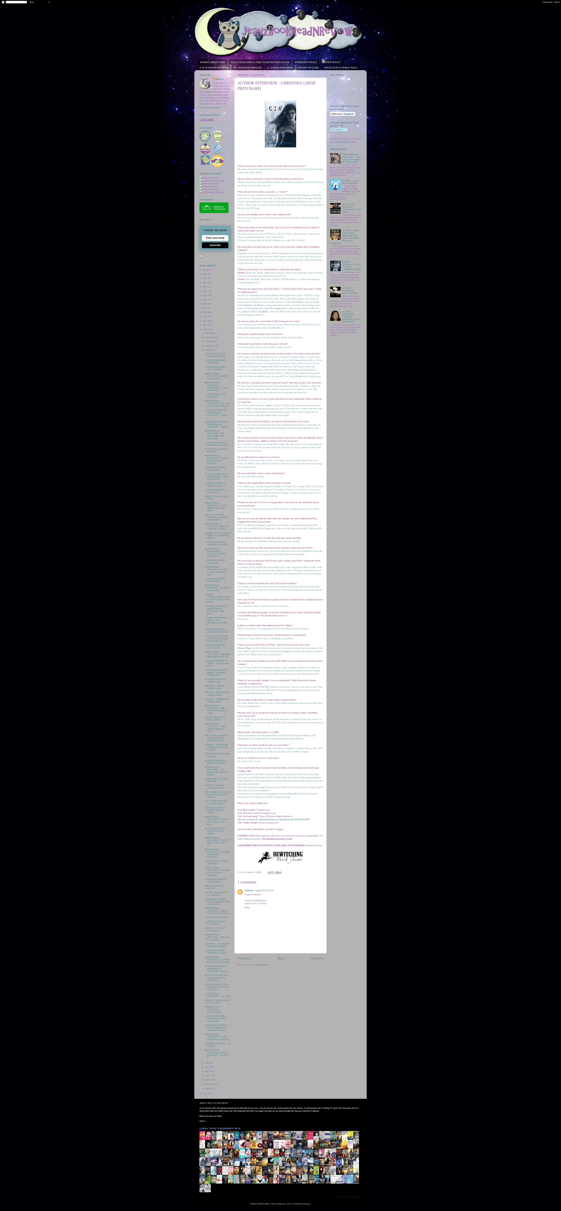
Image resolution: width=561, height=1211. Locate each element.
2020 (205, 295)
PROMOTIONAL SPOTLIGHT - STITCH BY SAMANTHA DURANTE (216, 459)
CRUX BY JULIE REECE (216, 917)
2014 (205, 320)
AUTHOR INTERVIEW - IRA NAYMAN (216, 468)
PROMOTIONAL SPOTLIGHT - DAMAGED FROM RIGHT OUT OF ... (217, 654)
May (207, 1071)
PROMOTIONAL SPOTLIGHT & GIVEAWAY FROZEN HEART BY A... (215, 552)
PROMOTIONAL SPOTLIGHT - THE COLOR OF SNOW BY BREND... (216, 771)
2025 (205, 274)
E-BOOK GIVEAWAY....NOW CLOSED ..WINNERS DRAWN (351, 265)
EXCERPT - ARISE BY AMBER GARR (215, 687)
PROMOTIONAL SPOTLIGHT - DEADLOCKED (213, 1009)
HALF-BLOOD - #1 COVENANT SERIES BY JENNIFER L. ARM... (217, 526)
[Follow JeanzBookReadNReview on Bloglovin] (342, 115)
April (207, 1075)
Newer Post (244, 958)
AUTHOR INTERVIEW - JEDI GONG (216, 395)
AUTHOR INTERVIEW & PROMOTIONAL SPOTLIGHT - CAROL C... (216, 414)
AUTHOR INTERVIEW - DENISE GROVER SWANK (216, 810)
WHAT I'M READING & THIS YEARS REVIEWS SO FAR (260, 62)
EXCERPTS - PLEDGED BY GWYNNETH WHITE (217, 945)
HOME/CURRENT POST (212, 62)
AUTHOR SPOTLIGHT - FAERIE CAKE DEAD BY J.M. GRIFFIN (217, 902)
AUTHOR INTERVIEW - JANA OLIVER (216, 880)
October (208, 341)
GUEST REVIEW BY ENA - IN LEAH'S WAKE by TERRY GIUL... (217, 978)
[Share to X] (274, 872)
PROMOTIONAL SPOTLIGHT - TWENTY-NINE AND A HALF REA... (217, 820)
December (209, 333)
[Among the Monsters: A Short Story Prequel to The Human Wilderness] (357, 1174)
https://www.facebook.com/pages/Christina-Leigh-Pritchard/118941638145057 (274, 819)
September (209, 345)
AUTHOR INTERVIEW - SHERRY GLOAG (216, 484)
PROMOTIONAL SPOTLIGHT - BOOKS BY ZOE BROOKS (218, 588)
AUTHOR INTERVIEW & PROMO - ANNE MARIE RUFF (217, 663)
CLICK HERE (342, 141)
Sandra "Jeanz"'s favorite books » (349, 1196)
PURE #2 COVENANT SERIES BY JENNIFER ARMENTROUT (216, 517)
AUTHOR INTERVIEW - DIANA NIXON (216, 718)
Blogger (306, 1203)
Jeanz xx (219, 79)
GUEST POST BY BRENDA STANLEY (217, 755)
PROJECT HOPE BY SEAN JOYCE (217, 497)
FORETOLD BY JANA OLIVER (215, 887)
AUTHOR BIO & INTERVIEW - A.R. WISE (217, 995)
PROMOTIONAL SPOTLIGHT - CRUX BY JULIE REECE (217, 937)
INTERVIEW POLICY (306, 62)
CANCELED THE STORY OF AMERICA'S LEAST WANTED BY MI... (217, 638)
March (208, 1079)
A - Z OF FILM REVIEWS (280, 67)
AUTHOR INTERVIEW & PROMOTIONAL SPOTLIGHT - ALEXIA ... (217, 424)
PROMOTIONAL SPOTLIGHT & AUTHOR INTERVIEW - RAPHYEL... (217, 853)
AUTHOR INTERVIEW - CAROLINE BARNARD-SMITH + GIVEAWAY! (351, 316)
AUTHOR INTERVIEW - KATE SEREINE (216, 368)
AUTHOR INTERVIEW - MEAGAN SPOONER (216, 355)
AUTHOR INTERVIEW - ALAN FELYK (216, 646)
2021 (205, 291)
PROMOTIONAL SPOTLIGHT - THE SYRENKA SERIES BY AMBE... (216, 709)
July (207, 1062)
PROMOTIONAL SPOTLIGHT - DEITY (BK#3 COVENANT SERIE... (215, 507)
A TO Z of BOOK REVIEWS (214, 67)
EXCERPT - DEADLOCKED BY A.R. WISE (217, 1001)
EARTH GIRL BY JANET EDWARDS (216, 780)
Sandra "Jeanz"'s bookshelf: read (219, 1128)
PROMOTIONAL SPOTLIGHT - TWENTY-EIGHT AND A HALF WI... (217, 841)
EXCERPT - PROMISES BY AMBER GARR (217, 700)
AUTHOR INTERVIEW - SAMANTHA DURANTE (217, 443)
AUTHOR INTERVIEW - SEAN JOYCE (216, 491)
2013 (205, 325)
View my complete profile (210, 107)
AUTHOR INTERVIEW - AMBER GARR (216, 680)
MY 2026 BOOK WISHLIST (247, 67)
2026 (205, 269)
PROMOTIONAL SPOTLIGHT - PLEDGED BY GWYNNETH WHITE (217, 960)
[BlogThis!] (271, 872)
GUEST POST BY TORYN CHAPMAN (216, 862)
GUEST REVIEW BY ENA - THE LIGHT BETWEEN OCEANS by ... (217, 987)
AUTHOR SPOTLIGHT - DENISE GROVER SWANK (215, 831)
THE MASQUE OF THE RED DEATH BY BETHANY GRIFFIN (218, 794)
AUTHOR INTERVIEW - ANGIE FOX (216, 561)
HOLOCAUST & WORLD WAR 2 (341, 67)
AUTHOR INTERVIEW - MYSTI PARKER (349, 290)
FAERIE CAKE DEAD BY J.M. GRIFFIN (216, 893)
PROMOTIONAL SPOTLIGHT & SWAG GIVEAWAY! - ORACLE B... (216, 1054)
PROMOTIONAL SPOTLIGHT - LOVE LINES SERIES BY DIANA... (215, 727)
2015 (205, 316)
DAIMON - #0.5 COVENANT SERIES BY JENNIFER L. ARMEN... (217, 535)
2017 (205, 308)
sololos (289, 1203)
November (209, 337)
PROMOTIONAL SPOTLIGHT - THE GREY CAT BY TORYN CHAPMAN (218, 871)
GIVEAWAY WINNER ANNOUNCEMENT (214, 786)
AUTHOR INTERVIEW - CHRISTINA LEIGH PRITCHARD (216, 1018)
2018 (205, 303)
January (208, 1088)
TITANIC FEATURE (308, 67)
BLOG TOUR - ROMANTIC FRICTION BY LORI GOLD (351, 208)
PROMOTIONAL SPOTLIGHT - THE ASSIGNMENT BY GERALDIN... (214, 434)
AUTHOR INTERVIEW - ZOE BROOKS (216, 580)
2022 (205, 286)
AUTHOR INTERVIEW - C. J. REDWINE (217, 361)
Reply (247, 907)
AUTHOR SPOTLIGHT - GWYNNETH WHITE (215, 951)
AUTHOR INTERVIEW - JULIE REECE (216, 922)
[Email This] (268, 872)
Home (281, 958)
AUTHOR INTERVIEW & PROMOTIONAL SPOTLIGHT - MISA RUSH (216, 610)
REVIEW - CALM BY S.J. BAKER (350, 182)
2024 (205, 278)
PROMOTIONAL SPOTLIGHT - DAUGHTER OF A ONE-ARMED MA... (217, 386)
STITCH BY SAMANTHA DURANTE (216, 450)
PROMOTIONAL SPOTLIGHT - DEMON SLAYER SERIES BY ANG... (216, 571)
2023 (205, 282)
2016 (205, 312)
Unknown (249, 890)
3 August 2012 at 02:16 (263, 890)
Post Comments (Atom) (259, 964)
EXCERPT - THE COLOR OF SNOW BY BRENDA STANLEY (216, 747)
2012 (205, 329)
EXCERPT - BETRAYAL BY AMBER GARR (217, 693)
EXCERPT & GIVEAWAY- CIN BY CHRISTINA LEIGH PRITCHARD (216, 1028)
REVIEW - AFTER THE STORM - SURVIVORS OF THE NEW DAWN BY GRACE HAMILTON (344, 236)
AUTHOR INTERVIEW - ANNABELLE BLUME (216, 543)
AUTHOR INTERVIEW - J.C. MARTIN (218, 1044)
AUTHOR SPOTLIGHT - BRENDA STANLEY (215, 761)
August (208, 349)
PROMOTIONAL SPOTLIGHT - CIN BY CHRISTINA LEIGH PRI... (218, 1037)
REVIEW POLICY (331, 62)
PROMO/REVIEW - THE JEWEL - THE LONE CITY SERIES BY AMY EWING (351, 158)
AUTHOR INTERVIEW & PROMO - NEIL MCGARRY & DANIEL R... (216, 621)
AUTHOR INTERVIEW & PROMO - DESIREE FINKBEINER (216, 672)
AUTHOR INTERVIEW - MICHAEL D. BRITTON (217, 630)
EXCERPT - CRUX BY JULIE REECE (215, 929)
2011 (205, 1093)
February (209, 1084)
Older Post (317, 958)
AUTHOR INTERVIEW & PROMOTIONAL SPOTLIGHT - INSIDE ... (217, 969)
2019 (205, 299)
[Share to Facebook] (277, 872)
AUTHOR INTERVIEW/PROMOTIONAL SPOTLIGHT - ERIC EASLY (217, 598)
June (207, 1067)
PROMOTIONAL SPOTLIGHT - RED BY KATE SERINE (216, 376)
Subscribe (215, 245)
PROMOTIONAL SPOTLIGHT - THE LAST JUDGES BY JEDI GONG (217, 403)
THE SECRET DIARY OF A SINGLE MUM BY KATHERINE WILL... (217, 738)
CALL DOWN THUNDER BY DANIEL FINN (216, 802)
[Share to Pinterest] (280, 872)
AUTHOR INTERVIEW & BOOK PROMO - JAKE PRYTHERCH (216, 477)
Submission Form (252, 838)
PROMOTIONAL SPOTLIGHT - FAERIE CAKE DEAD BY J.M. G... (218, 911)
